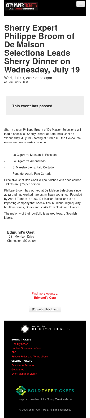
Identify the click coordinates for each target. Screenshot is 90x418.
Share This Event (46, 309)
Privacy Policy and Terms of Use (30, 356)
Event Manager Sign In (24, 373)
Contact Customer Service (26, 348)
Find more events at (45, 295)
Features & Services (23, 365)
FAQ (14, 352)
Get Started (18, 369)
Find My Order (20, 344)
